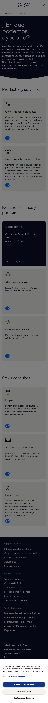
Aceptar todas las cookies (24, 684)
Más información (18, 676)
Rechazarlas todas (24, 691)
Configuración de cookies (24, 698)
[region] (24, 681)
